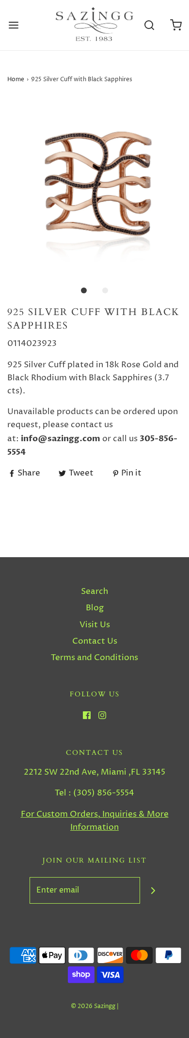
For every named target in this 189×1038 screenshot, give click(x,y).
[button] (94, 186)
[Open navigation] (13, 25)
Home (15, 79)
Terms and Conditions (94, 657)
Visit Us (94, 625)
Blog (95, 608)
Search (94, 591)
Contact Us (94, 641)
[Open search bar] (149, 25)
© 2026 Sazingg (93, 1006)
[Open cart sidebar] (175, 25)
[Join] (153, 890)
